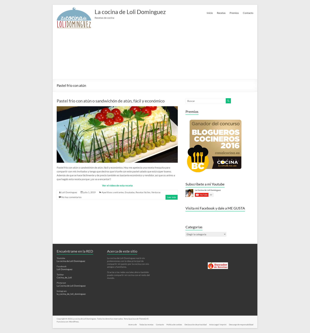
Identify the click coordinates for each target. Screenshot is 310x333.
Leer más (171, 197)
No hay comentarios (71, 197)
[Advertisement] (155, 55)
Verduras (155, 192)
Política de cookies (174, 324)
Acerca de (132, 324)
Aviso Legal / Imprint (217, 324)
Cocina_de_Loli (64, 277)
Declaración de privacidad (196, 324)
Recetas (221, 12)
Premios (234, 12)
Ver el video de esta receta (117, 185)
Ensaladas (130, 192)
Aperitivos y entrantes (113, 192)
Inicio (210, 12)
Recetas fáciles (143, 192)
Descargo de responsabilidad (241, 324)
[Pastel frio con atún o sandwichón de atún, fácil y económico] (117, 107)
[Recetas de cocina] (218, 263)
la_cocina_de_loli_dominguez (71, 294)
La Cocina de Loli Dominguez (71, 285)
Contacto (248, 12)
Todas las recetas (146, 324)
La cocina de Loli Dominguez (130, 11)
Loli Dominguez (69, 192)
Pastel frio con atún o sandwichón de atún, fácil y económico (111, 100)
